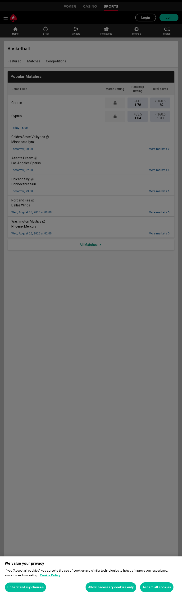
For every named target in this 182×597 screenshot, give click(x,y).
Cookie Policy (50, 575)
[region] (91, 576)
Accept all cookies (157, 587)
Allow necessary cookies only (111, 587)
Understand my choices (25, 587)
